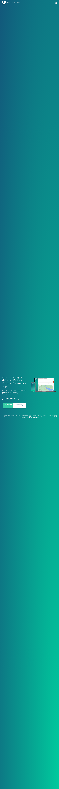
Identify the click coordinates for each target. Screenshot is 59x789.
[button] (56, 3)
